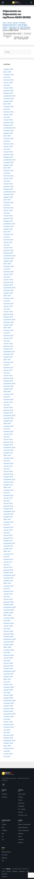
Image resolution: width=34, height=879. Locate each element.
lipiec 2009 (7, 615)
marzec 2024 (8, 146)
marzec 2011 (7, 562)
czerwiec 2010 (8, 586)
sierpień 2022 (8, 197)
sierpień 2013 (8, 485)
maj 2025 (6, 109)
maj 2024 (6, 141)
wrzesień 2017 (8, 354)
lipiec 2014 (7, 455)
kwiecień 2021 (8, 240)
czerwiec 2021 (8, 234)
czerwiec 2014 (8, 458)
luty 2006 (6, 692)
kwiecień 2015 (8, 431)
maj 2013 (6, 493)
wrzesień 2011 (8, 546)
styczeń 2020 (8, 280)
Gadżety (20, 812)
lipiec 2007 (7, 679)
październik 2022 (9, 192)
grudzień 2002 (8, 735)
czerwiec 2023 (8, 170)
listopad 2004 (8, 711)
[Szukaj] (31, 2)
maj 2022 (6, 205)
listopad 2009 (8, 604)
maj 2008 (6, 652)
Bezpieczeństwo (6, 852)
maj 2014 (6, 461)
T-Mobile (4, 830)
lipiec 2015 (7, 423)
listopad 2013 (8, 477)
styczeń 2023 (8, 184)
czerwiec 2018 (8, 330)
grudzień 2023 (8, 154)
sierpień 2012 (8, 517)
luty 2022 (6, 213)
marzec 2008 (8, 658)
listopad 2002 (8, 738)
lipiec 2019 (7, 295)
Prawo (20, 836)
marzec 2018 (7, 338)
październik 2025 (9, 96)
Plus (3, 833)
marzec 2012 (7, 530)
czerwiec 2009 (8, 618)
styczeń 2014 (8, 471)
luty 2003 (6, 732)
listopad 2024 (8, 125)
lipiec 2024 (7, 136)
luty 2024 (6, 149)
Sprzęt (15, 22)
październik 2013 (9, 479)
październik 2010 (9, 575)
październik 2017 (9, 351)
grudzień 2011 (8, 538)
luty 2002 (6, 756)
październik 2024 (9, 128)
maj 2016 (6, 397)
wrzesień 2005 (8, 703)
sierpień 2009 (8, 613)
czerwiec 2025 (8, 106)
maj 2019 (6, 301)
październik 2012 (9, 511)
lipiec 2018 (7, 327)
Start (4, 22)
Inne (3, 847)
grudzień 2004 (8, 708)
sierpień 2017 (8, 357)
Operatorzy (6, 820)
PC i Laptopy (21, 809)
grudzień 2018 (8, 314)
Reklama (20, 842)
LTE (3, 839)
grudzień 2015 (8, 410)
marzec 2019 (7, 306)
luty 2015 (6, 437)
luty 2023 (6, 181)
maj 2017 (6, 365)
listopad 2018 (8, 317)
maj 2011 (6, 557)
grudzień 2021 (8, 218)
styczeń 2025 (8, 120)
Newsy (4, 790)
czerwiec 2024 (8, 138)
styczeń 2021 (8, 248)
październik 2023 (9, 160)
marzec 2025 (8, 114)
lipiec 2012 (7, 519)
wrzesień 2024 (8, 130)
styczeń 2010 (8, 599)
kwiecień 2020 (8, 272)
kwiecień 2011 (8, 559)
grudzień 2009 (8, 602)
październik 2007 (9, 671)
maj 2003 (6, 730)
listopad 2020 (8, 253)
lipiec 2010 (7, 583)
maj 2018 (6, 333)
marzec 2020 (8, 274)
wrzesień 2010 (8, 578)
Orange (4, 824)
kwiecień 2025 (8, 112)
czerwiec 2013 (8, 490)
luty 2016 (6, 405)
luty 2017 (6, 373)
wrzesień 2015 (8, 418)
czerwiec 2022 (8, 202)
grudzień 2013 (8, 474)
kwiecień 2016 (8, 399)
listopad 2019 (8, 285)
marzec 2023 (8, 178)
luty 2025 (6, 117)
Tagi (27, 871)
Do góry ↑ (5, 876)
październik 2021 (9, 224)
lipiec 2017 (7, 359)
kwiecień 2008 (8, 655)
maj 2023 (6, 173)
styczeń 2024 (8, 152)
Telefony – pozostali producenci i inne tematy (14, 23)
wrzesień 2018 (8, 322)
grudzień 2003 (8, 724)
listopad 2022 (8, 189)
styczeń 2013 (8, 503)
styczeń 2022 (8, 216)
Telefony (20, 797)
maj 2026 (6, 77)
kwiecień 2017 (8, 367)
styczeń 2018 (8, 343)
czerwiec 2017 (8, 362)
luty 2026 (6, 85)
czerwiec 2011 (8, 554)
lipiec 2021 (7, 232)
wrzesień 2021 (8, 226)
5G (2, 836)
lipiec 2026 (7, 72)
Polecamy (4, 797)
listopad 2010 (8, 573)
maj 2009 (6, 620)
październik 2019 (9, 288)
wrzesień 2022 (8, 194)
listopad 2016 (8, 381)
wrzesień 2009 (8, 610)
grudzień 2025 (8, 90)
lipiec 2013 (7, 487)
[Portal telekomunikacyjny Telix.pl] (17, 2)
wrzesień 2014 (8, 450)
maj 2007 (6, 682)
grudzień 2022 (8, 186)
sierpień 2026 (8, 69)
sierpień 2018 (8, 325)
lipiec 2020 (7, 264)
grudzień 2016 (8, 378)
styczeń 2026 (8, 88)
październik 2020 (9, 256)
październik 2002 (9, 740)
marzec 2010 (7, 594)
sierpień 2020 (8, 261)
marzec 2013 (7, 498)
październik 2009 (9, 607)
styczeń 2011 (7, 567)
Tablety (20, 800)
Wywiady (20, 833)
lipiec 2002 (7, 746)
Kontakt (9, 871)
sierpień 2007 (8, 676)
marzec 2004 (8, 722)
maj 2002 (6, 751)
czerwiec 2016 (8, 394)
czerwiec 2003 (8, 727)
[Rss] (3, 784)
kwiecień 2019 (8, 304)
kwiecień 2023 (8, 176)
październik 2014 (9, 447)
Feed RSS (4, 874)
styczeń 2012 (8, 535)
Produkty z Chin (22, 815)
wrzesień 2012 (8, 514)
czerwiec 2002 (8, 748)
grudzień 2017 (8, 346)
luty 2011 (6, 565)
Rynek (20, 820)
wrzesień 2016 (8, 386)
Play (3, 827)
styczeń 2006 (8, 695)
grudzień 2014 (8, 442)
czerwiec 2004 (8, 716)
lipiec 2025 (7, 104)
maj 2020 (6, 269)
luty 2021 (6, 245)
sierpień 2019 (8, 293)
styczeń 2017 (8, 375)
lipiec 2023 (7, 168)
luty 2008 (6, 660)
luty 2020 (6, 277)
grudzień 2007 (8, 666)
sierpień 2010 (8, 581)
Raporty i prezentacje (24, 824)
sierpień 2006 (8, 690)
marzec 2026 (8, 82)
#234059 (27, 33)
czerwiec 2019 (8, 298)
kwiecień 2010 (8, 591)
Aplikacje (4, 858)
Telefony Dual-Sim (9, 26)
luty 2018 (6, 341)
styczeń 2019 (8, 311)
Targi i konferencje (23, 830)
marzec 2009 (8, 626)
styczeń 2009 (8, 631)
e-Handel (20, 839)
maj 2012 (6, 525)
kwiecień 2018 (8, 335)
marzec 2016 (7, 402)
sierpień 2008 (8, 644)
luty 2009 (6, 628)
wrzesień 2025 (8, 98)
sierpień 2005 (8, 706)
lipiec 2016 (7, 391)
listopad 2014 (8, 445)
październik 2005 (9, 700)
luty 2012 (6, 533)
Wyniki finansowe (23, 827)
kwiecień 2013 (8, 495)
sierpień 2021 (8, 229)
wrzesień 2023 (8, 162)
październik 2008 (9, 639)
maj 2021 (6, 237)
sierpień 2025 (8, 101)
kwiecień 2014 (8, 463)
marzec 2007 (8, 684)
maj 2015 (6, 429)
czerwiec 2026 (8, 74)
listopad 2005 (8, 698)
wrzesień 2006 (8, 687)
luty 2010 (6, 597)
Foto (3, 861)
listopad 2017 (8, 349)
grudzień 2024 (8, 122)
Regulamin (22, 871)
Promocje (4, 794)
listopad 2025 (8, 93)
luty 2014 (6, 469)
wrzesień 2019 (8, 290)
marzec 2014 (7, 466)
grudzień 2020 (8, 250)
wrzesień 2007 (8, 674)
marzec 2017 (7, 370)
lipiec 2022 (7, 200)
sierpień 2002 (8, 743)
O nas (3, 871)
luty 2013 (6, 501)
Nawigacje (21, 806)
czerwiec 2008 (8, 650)
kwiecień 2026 (8, 80)
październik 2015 (9, 415)
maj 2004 (6, 719)
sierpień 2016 (8, 389)
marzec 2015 (7, 434)
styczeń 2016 (8, 407)
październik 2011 (9, 543)
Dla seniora (21, 803)
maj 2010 (6, 588)
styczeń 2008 (8, 663)
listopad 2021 (8, 221)
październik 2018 (9, 320)
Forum (9, 22)
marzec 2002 (8, 754)
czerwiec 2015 (8, 426)
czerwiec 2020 (8, 266)
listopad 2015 (8, 413)
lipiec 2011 (7, 551)
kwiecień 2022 (8, 208)
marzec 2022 (8, 210)
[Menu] (3, 2)
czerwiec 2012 (8, 522)
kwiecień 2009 (8, 623)
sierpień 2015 (8, 421)
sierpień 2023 (8, 165)
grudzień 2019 (8, 282)
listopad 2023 (8, 157)
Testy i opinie (22, 794)
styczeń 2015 (8, 439)
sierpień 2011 (8, 549)
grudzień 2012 (8, 506)
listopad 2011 (8, 541)
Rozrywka (4, 855)
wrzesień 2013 (8, 482)
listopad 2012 (8, 509)
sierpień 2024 (8, 133)
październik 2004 (9, 714)
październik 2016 (9, 383)
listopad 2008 (8, 636)
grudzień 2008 (8, 634)
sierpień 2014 (8, 453)
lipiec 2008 (7, 647)
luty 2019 (6, 309)
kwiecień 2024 (8, 144)
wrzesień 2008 (8, 642)
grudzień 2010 (8, 570)
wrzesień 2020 (8, 258)
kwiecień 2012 (8, 527)
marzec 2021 (7, 242)
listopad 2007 (8, 668)
